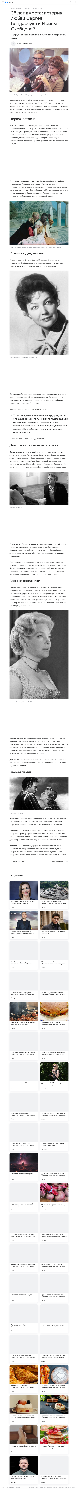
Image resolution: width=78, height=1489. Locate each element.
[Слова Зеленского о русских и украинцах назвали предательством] (24, 1470)
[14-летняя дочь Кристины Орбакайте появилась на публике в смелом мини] (54, 955)
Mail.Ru (4, 1487)
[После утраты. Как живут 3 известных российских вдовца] (24, 925)
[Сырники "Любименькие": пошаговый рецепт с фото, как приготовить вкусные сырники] (24, 1107)
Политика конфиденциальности (62, 1487)
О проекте (31, 1487)
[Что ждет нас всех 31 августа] (24, 1288)
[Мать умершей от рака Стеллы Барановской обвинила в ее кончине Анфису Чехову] (24, 895)
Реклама (18, 1487)
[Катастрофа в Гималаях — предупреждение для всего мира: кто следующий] (54, 895)
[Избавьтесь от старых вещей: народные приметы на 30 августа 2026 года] (54, 1228)
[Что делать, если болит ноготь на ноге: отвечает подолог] (24, 1439)
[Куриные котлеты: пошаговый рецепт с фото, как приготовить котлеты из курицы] (54, 1288)
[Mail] (6, 2)
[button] (39, 70)
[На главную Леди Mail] (10, 2)
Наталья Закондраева (24, 43)
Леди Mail (26, 8)
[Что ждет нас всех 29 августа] (24, 1167)
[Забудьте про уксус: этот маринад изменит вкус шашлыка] (24, 1016)
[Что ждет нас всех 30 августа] (24, 1076)
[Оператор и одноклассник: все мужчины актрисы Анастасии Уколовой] (54, 1318)
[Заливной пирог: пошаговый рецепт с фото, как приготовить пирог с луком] (54, 1016)
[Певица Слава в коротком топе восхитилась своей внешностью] (24, 1228)
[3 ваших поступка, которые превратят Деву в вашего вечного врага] (54, 1470)
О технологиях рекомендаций (43, 1487)
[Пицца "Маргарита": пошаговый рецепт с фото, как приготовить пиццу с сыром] (54, 1107)
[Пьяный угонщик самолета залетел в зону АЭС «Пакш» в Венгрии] (24, 986)
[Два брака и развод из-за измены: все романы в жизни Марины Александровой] (24, 955)
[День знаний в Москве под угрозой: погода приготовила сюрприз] (54, 1076)
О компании (10, 1487)
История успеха (37, 8)
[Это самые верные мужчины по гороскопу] (54, 925)
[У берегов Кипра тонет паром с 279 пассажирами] (54, 1137)
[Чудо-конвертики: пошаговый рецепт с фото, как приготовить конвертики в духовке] (24, 1197)
